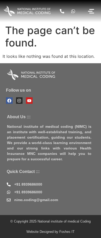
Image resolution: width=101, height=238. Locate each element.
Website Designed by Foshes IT (50, 232)
